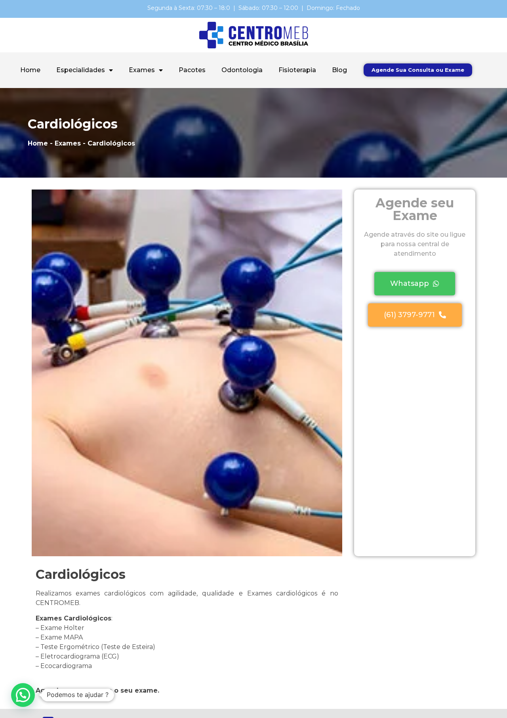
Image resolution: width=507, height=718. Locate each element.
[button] (418, 70)
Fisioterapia (297, 70)
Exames (142, 70)
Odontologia (242, 70)
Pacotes (192, 70)
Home (30, 70)
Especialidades (80, 70)
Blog (339, 70)
